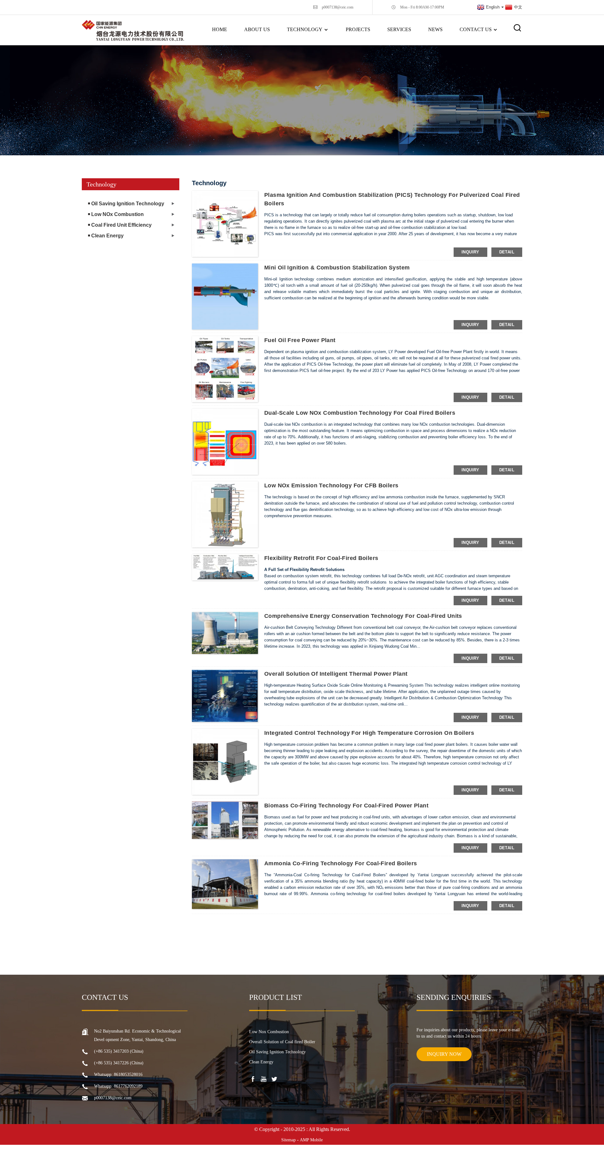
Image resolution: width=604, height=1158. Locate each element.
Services (399, 29)
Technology (304, 29)
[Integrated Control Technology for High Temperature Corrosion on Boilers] (225, 761)
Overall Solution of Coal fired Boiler (282, 1041)
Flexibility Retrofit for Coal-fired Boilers (321, 558)
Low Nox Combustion (269, 1031)
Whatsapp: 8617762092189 (118, 1086)
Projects (358, 29)
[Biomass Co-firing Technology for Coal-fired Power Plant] (225, 819)
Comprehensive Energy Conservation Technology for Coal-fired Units (363, 616)
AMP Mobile (311, 1140)
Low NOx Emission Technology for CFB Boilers (331, 485)
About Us (257, 29)
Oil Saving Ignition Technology (127, 203)
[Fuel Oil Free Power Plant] (225, 368)
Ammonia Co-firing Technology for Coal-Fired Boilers (340, 863)
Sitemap (288, 1140)
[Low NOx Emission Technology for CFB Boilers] (225, 514)
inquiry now (444, 1054)
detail (506, 252)
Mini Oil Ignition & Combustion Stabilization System (337, 267)
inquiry (470, 252)
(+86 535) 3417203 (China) (118, 1051)
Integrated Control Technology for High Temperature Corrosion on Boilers (369, 733)
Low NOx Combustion (117, 214)
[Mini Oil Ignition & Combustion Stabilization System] (225, 296)
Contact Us (476, 29)
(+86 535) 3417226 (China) (118, 1063)
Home (219, 29)
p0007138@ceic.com (337, 7)
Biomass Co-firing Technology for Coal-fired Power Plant (346, 805)
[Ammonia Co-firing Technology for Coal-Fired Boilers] (225, 883)
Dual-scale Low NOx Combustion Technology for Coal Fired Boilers (359, 413)
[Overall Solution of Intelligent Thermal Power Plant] (225, 695)
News (435, 29)
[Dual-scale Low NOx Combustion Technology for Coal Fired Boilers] (225, 441)
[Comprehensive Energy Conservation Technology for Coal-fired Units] (225, 632)
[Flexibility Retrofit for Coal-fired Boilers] (225, 566)
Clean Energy (107, 235)
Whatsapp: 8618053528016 (118, 1074)
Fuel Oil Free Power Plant (300, 340)
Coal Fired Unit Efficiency (121, 225)
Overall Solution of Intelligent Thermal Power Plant (335, 674)
